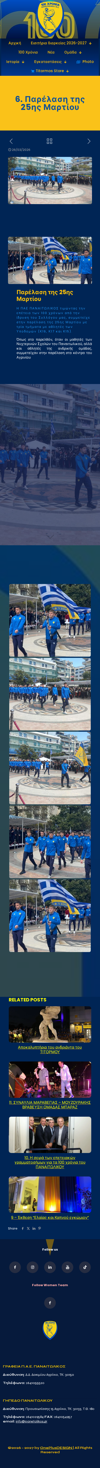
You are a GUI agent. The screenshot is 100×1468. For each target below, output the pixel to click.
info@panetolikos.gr (31, 1421)
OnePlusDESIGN (56, 1448)
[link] (50, 19)
